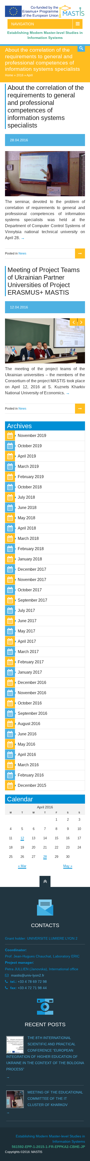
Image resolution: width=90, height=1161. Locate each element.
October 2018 (30, 487)
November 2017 (32, 579)
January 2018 (30, 559)
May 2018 (26, 518)
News (22, 253)
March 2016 (28, 765)
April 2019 (27, 456)
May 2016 (26, 744)
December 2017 (32, 569)
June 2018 (27, 507)
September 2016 (32, 713)
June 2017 (27, 621)
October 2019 (30, 446)
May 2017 (26, 631)
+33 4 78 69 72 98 (32, 982)
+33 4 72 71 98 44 (32, 988)
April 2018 (27, 528)
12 (22, 838)
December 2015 (32, 785)
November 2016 (32, 693)
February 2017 (31, 662)
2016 (20, 75)
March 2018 (28, 538)
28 (45, 857)
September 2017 (32, 600)
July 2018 (26, 497)
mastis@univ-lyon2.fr (27, 975)
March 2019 (28, 466)
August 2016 (29, 724)
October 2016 (30, 703)
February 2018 (31, 549)
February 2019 (31, 477)
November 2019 (32, 435)
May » (67, 866)
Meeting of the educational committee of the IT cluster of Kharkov (55, 1098)
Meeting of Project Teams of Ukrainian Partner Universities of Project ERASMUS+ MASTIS (44, 281)
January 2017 (30, 672)
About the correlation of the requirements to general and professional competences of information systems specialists (46, 106)
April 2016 (27, 754)
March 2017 (28, 652)
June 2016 (27, 734)
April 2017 (27, 641)
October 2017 (30, 590)
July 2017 (26, 610)
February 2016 (31, 775)
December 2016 (32, 682)
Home (9, 75)
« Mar (22, 866)
